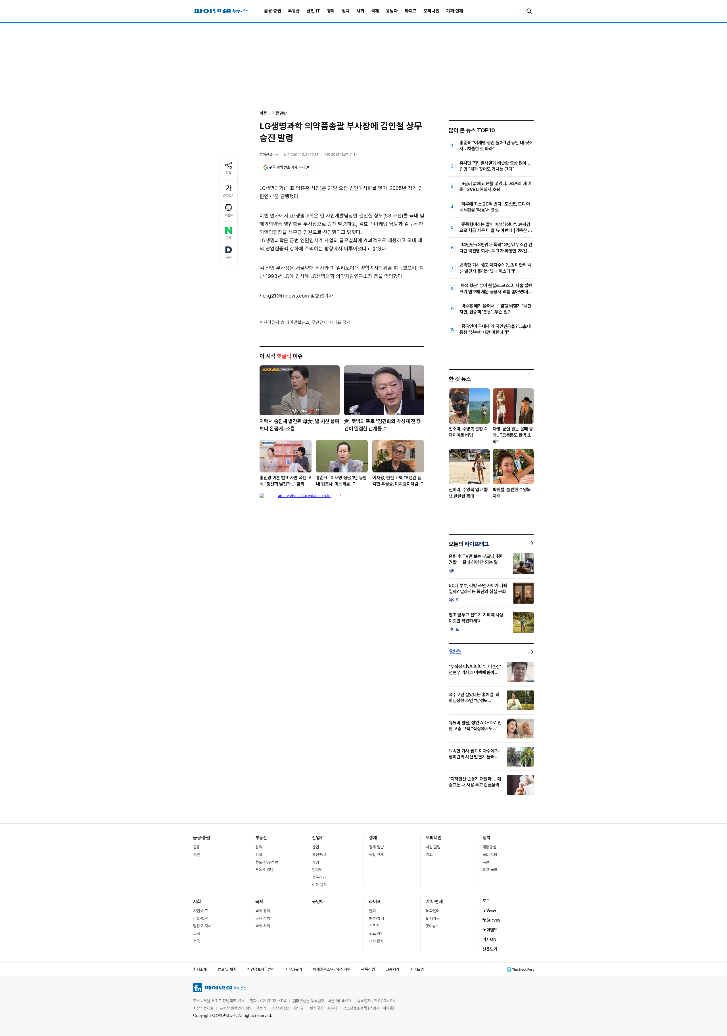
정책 (258, 847)
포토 (486, 900)
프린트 (228, 215)
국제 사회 (262, 926)
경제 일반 (376, 847)
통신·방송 (319, 854)
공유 (228, 173)
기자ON (489, 939)
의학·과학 (319, 885)
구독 (228, 238)
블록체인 (319, 877)
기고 (429, 854)
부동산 (294, 11)
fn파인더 (433, 911)
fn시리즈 (433, 918)
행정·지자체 (202, 926)
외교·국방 (489, 869)
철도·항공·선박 (266, 862)
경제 (331, 11)
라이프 (411, 11)
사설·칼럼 (433, 847)
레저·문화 (376, 941)
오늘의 (469, 544)
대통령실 (489, 847)
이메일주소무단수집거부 (331, 969)
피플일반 (279, 113)
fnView (489, 910)
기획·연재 (454, 11)
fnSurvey (491, 920)
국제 (375, 11)
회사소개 (200, 969)
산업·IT (313, 11)
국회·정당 (489, 854)
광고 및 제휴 (227, 969)
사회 (360, 11)
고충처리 (392, 969)
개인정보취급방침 (260, 969)
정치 (346, 11)
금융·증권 (272, 11)
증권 (196, 854)
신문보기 (489, 949)
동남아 (392, 11)
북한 (485, 862)
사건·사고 (200, 911)
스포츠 (374, 926)
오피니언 (431, 11)
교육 (196, 933)
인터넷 (317, 869)
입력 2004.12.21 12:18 (301, 154)
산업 (315, 847)
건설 (258, 854)
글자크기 (228, 196)
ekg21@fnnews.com (286, 296)
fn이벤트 (490, 929)
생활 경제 (376, 854)
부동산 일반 (264, 869)
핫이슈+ (432, 926)
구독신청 (368, 969)
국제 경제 (262, 911)
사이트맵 (417, 969)
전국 (196, 941)
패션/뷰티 (376, 918)
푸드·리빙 (376, 933)
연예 (372, 911)
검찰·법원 (200, 918)
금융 (196, 847)
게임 (315, 862)
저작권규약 (293, 969)
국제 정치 (262, 918)
